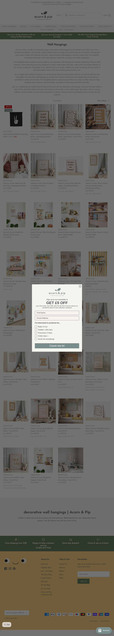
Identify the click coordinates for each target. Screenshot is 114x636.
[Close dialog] (80, 286)
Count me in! (57, 345)
